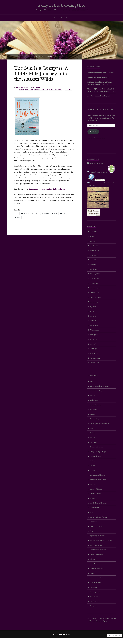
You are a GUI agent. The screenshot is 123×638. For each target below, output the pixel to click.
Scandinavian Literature (98, 550)
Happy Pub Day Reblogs (98, 452)
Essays (92, 428)
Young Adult (94, 606)
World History (95, 596)
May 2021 (93, 241)
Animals (92, 395)
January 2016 (94, 353)
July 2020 (93, 260)
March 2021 (94, 246)
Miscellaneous (94, 508)
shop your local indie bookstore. (53, 189)
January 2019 (94, 335)
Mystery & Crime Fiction (98, 517)
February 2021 (94, 250)
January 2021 (94, 255)
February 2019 (94, 330)
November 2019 (95, 288)
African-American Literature (100, 386)
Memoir (21, 89)
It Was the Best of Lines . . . (99, 479)
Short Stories (94, 564)
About (55, 18)
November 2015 (95, 358)
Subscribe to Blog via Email (100, 109)
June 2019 (93, 311)
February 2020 (95, 274)
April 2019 (93, 320)
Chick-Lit (93, 414)
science (92, 559)
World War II (94, 601)
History (92, 461)
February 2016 (94, 349)
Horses (92, 470)
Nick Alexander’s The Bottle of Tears (100, 73)
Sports (92, 573)
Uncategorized (95, 592)
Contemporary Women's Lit (99, 423)
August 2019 (94, 302)
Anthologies (94, 400)
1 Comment (68, 89)
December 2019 (95, 283)
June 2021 (93, 236)
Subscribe (93, 132)
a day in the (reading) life (61, 5)
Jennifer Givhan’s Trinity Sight (98, 77)
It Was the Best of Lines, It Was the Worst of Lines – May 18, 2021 (99, 83)
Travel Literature (55, 89)
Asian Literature (95, 405)
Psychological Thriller (97, 536)
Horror (92, 466)
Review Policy (65, 18)
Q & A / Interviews (96, 545)
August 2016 (94, 339)
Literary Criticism (96, 489)
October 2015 (94, 363)
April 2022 (93, 232)
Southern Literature (96, 568)
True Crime (94, 587)
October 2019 (94, 293)
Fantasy (92, 433)
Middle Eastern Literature (98, 503)
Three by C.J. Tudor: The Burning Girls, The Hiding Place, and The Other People (101, 90)
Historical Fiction (96, 456)
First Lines (93, 442)
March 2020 (94, 269)
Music (92, 512)
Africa (92, 381)
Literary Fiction (95, 494)
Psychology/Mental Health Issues (101, 540)
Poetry (92, 531)
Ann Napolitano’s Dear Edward (98, 96)
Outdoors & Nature (41, 89)
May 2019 (93, 316)
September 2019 (95, 297)
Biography (93, 409)
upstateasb (37, 87)
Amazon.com (33, 189)
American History (96, 391)
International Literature (98, 475)
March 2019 (94, 325)
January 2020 (94, 278)
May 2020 (93, 264)
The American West (96, 578)
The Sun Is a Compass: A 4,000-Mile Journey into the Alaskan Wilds (41, 73)
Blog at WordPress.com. (61, 634)
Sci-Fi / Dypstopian (96, 554)
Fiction (92, 437)
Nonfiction (29, 89)
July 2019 (93, 306)
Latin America (95, 484)
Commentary (94, 419)
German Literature (96, 447)
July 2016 (93, 344)
